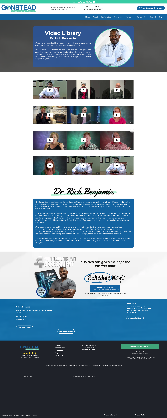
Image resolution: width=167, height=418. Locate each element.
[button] (132, 131)
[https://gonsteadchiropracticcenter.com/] (23, 8)
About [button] (95, 17)
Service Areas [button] (116, 365)
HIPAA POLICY (74, 376)
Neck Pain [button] (72, 365)
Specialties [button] (118, 17)
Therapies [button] (130, 17)
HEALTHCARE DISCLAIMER (88, 376)
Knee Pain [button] (95, 365)
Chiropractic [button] (141, 17)
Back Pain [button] (62, 365)
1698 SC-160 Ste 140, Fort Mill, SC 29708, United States (64, 8)
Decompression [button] (84, 365)
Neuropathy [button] (105, 365)
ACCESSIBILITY (28, 376)
